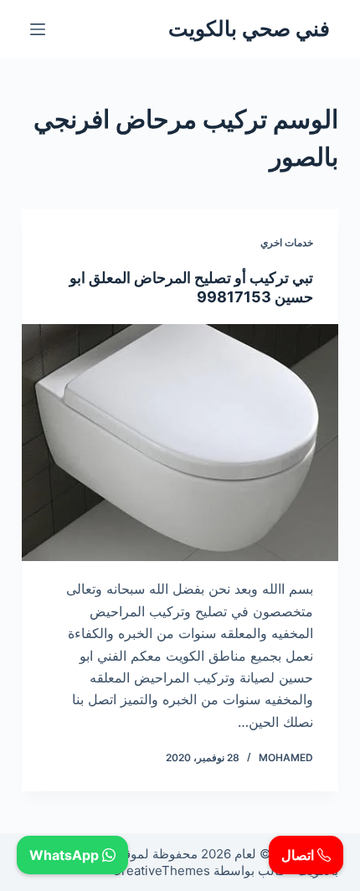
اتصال (299, 855)
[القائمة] (37, 29)
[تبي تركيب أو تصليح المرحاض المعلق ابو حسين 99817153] (180, 443)
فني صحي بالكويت (249, 28)
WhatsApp (65, 855)
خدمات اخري (286, 242)
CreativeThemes (161, 870)
